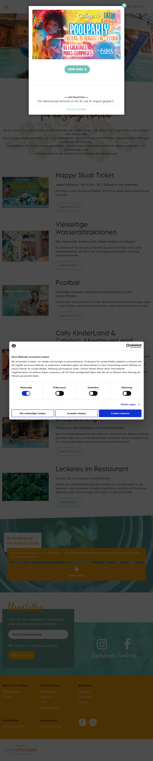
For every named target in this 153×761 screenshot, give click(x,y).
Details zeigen (128, 404)
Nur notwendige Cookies (33, 413)
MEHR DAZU (75, 69)
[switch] (59, 393)
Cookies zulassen (120, 413)
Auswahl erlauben (76, 413)
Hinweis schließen (76, 109)
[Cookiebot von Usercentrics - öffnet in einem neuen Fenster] (128, 346)
